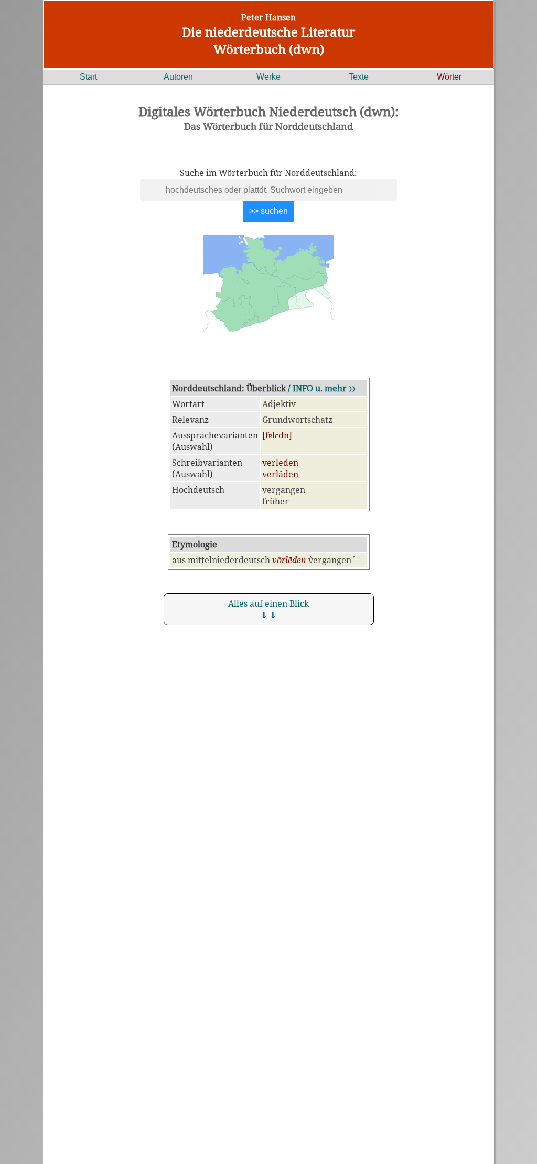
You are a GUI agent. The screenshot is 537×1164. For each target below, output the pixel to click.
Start (88, 76)
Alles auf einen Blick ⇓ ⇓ (268, 609)
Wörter (449, 76)
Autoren (178, 76)
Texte (359, 76)
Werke (268, 76)
